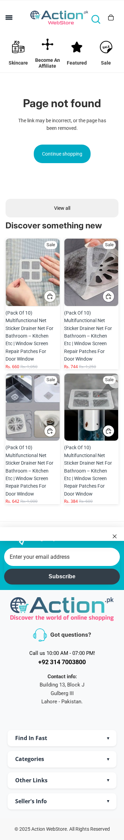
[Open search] (95, 19)
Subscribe (62, 576)
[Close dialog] (114, 536)
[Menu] (9, 17)
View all (62, 208)
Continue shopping (62, 154)
